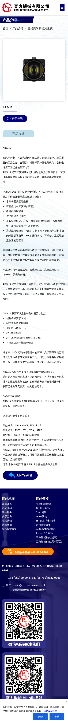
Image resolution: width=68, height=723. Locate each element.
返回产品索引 (24, 475)
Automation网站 (45, 529)
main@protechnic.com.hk (29, 585)
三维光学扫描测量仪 (40, 28)
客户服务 (7, 512)
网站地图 (7, 524)
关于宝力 (7, 516)
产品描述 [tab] (18, 133)
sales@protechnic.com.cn (29, 589)
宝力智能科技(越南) (46, 537)
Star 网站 (41, 512)
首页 (5, 28)
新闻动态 (7, 504)
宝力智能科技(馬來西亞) (49, 541)
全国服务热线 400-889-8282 (31, 552)
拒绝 (40, 716)
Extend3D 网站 (44, 533)
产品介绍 (18, 28)
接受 (56, 716)
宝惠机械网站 (43, 504)
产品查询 (17, 118)
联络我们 (7, 520)
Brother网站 (43, 508)
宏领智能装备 (43, 524)
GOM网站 (41, 516)
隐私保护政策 (9, 529)
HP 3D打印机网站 (45, 520)
